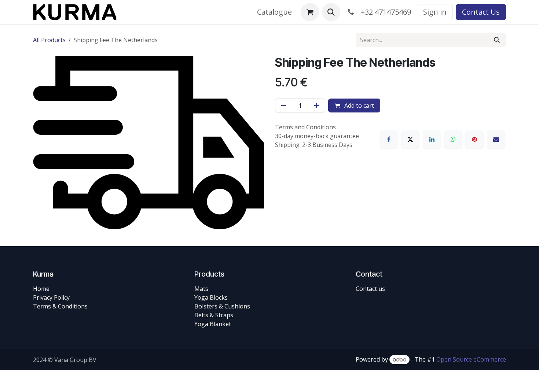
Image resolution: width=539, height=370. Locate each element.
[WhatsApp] (453, 139)
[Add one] (316, 105)
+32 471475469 (384, 12)
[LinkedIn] (432, 139)
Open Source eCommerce (471, 359)
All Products (49, 40)
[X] (410, 139)
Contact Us (481, 12)
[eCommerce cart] (310, 12)
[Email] (496, 139)
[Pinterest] (474, 139)
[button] (331, 12)
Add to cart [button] (358, 105)
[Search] (497, 40)
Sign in (435, 12)
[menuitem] (274, 12)
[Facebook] (389, 139)
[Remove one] (283, 105)
